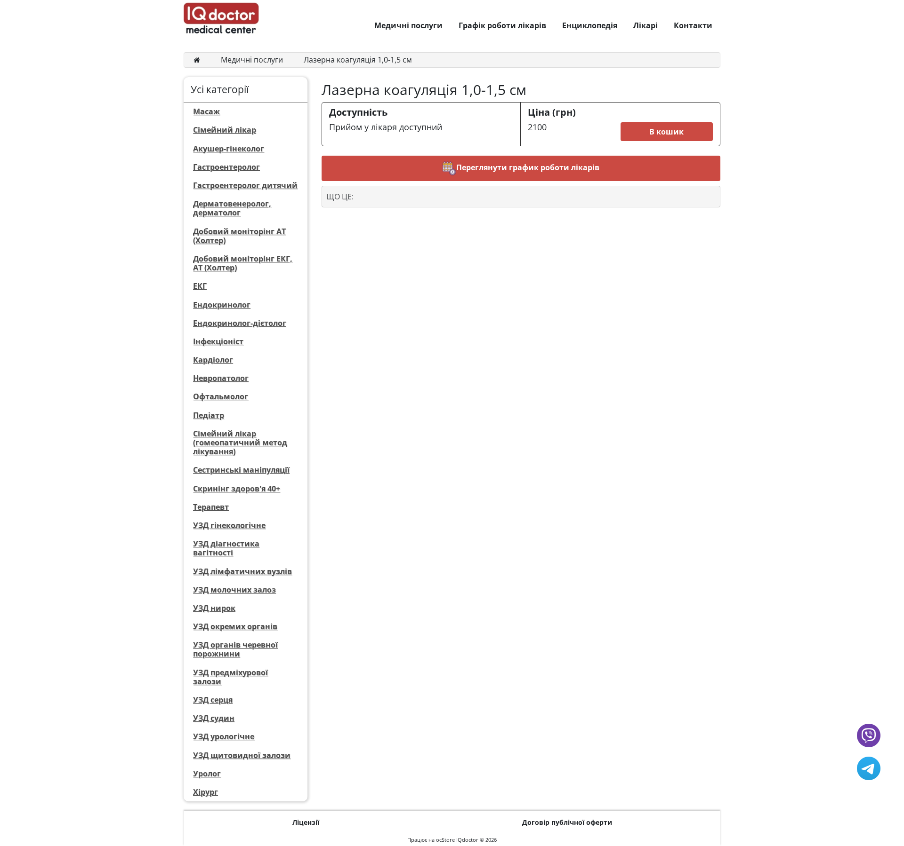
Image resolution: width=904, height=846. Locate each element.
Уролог (207, 773)
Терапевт (211, 507)
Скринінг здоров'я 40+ (236, 488)
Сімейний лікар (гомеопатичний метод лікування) (240, 442)
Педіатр (208, 415)
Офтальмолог (220, 396)
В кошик (666, 132)
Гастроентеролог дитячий (245, 185)
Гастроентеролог (226, 167)
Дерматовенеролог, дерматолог (232, 208)
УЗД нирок (214, 608)
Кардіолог (213, 360)
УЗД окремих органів (235, 626)
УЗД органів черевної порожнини (235, 649)
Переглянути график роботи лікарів (527, 167)
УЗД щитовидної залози (242, 755)
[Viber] (868, 734)
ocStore (445, 839)
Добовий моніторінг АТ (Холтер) (239, 235)
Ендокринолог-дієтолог (239, 323)
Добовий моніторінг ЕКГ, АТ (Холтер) (242, 263)
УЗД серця (213, 700)
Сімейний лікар (224, 130)
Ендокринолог (221, 305)
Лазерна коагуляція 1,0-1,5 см (358, 60)
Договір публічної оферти (567, 822)
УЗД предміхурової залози (230, 677)
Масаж (206, 111)
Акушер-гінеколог (228, 148)
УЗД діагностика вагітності (226, 548)
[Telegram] (868, 767)
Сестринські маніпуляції (241, 470)
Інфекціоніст (218, 341)
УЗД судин (213, 718)
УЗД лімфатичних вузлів (242, 571)
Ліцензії (305, 822)
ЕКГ (200, 286)
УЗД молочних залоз (234, 590)
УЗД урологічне (223, 736)
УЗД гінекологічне (229, 525)
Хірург (205, 792)
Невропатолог (221, 378)
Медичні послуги (252, 60)
